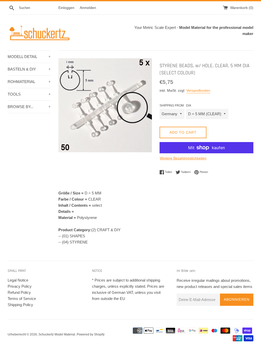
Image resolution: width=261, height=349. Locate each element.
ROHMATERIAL (29, 81)
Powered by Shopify (91, 334)
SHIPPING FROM (172, 105)
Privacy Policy (20, 286)
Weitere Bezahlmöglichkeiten (183, 158)
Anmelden (88, 8)
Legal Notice (18, 280)
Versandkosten (198, 90)
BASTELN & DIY (29, 69)
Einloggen (66, 8)
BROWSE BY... (29, 106)
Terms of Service (22, 298)
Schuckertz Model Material (56, 334)
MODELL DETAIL (29, 56)
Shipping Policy (20, 305)
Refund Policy (19, 292)
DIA (188, 105)
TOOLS (29, 94)
